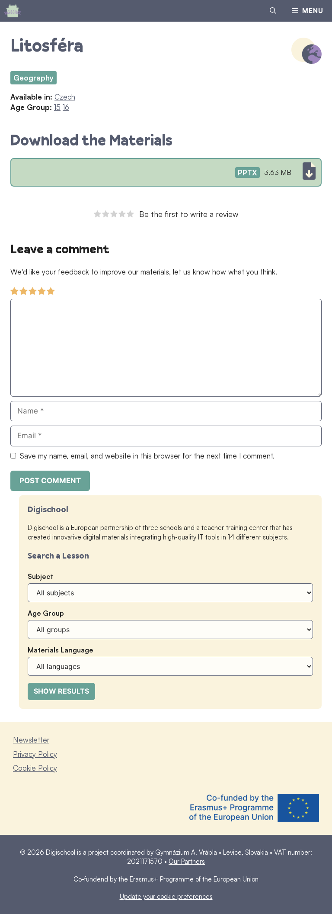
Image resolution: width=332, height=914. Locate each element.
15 (57, 107)
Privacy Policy (35, 754)
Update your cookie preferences (166, 896)
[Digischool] (12, 11)
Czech (64, 96)
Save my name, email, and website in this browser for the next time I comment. (147, 455)
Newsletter (31, 739)
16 (66, 107)
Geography (33, 77)
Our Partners (187, 861)
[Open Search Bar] (273, 11)
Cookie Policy (35, 767)
